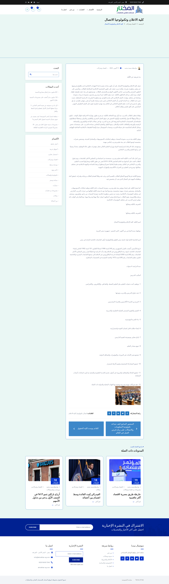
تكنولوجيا (79, 413)
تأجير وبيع (55, 170)
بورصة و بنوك (53, 165)
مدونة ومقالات (107, 556)
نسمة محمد (128, 68)
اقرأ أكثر (138, 502)
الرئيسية (99, 9)
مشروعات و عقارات (51, 191)
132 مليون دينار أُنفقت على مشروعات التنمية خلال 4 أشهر (44, 98)
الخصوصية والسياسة (105, 563)
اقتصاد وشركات (131, 24)
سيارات (55, 185)
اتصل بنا (64, 9)
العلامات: (90, 413)
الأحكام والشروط (107, 559)
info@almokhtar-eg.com (42, 557)
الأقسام (91, 9)
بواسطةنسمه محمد (133, 487)
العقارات (81, 9)
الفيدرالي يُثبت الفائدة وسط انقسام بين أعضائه (86, 496)
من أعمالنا (54, 201)
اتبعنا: (37, 2)
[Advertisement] (84, 40)
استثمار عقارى (53, 154)
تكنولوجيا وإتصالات (52, 175)
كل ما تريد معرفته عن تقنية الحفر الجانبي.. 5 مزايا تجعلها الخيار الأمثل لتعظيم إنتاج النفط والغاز (44, 108)
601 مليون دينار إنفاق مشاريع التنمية (46, 92)
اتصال (85, 413)
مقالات (55, 196)
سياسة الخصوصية (127, 580)
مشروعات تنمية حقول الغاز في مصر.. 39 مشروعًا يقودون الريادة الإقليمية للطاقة (45, 126)
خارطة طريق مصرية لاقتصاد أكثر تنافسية (127, 496)
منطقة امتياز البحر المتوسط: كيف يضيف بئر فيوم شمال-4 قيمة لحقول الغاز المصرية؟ (44, 118)
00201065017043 (44, 562)
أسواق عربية (54, 149)
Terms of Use (139, 580)
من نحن (71, 9)
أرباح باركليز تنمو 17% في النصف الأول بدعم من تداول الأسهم (46, 497)
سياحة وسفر (54, 180)
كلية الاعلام (72, 413)
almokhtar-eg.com (44, 567)
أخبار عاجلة (54, 144)
